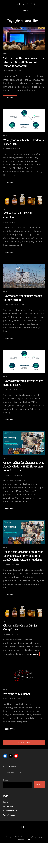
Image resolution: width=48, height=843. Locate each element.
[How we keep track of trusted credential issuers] (24, 361)
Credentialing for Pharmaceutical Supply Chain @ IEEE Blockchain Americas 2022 (23, 466)
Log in (5, 802)
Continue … (11, 97)
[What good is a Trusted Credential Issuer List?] (24, 120)
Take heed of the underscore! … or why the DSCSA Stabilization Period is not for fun (23, 62)
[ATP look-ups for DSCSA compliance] (24, 199)
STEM (5, 54)
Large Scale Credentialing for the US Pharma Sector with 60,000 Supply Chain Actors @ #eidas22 (23, 555)
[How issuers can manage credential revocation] (24, 276)
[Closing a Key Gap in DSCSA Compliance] (24, 611)
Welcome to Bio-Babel (16, 694)
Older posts (25, 742)
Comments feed (10, 811)
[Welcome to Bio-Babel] (24, 676)
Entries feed (8, 806)
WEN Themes (26, 839)
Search (6, 780)
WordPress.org (9, 815)
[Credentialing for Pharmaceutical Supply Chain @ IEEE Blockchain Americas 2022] (24, 443)
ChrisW (21, 71)
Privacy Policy (31, 837)
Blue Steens (24, 3)
